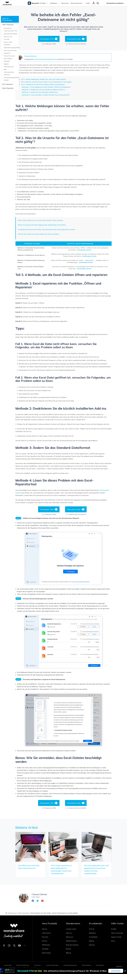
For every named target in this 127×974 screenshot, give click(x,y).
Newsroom (69, 937)
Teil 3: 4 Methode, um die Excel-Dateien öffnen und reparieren (43, 84)
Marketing (92, 933)
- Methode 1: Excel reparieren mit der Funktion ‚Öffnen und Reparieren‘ (46, 87)
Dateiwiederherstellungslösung (46, 59)
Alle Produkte (46, 953)
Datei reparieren (23, 913)
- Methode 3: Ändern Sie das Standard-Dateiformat (39, 92)
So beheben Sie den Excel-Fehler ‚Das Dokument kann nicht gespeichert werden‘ (46, 229)
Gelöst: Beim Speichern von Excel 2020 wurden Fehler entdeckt (40, 220)
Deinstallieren (100, 965)
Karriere (68, 949)
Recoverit (45, 937)
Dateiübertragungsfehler (12, 47)
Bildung (68, 953)
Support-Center (116, 937)
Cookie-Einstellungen (52, 965)
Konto (113, 941)
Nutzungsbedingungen (70, 965)
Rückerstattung (86, 965)
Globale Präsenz (71, 941)
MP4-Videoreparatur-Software (9, 72)
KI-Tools (91, 929)
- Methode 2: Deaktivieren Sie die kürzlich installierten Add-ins (43, 90)
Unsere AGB (7, 965)
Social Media (93, 937)
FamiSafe (45, 949)
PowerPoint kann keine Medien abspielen (9, 58)
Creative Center (71, 929)
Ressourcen (65, 3)
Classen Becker (30, 56)
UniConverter (46, 933)
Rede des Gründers (72, 945)
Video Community (117, 933)
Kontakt (113, 929)
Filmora (44, 929)
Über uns (69, 933)
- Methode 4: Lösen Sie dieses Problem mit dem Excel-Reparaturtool (45, 95)
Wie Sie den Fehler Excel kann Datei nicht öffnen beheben (38, 234)
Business (92, 945)
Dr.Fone (44, 941)
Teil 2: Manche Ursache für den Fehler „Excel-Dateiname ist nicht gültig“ (46, 82)
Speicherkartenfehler (10, 34)
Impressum (37, 965)
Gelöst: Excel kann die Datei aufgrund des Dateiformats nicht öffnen (42, 225)
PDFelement (46, 945)
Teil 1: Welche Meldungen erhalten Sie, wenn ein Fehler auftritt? (43, 79)
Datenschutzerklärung (22, 965)
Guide (88, 3)
